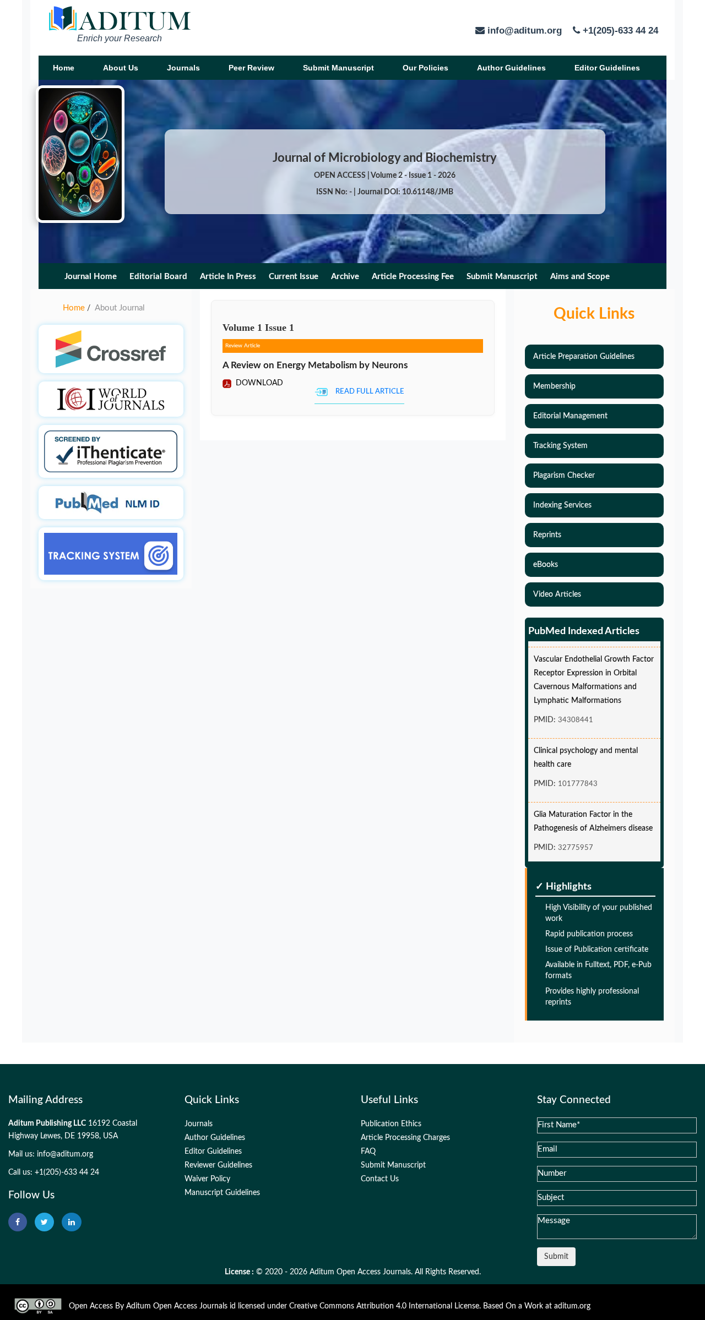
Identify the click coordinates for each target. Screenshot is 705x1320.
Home (63, 67)
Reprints (547, 535)
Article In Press (228, 276)
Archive (345, 276)
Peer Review (251, 67)
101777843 (578, 775)
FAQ (368, 1151)
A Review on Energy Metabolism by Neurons (315, 365)
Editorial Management (570, 416)
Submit (556, 1257)
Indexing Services (562, 505)
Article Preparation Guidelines (583, 357)
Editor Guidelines (607, 67)
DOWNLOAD (258, 383)
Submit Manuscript (338, 67)
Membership (554, 386)
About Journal (120, 308)
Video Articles (557, 594)
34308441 (575, 711)
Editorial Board (158, 276)
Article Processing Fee (413, 276)
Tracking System (560, 446)
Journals (183, 67)
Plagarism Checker (564, 475)
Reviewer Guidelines (218, 1165)
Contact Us (380, 1179)
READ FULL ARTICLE (369, 391)
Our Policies (425, 67)
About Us (120, 67)
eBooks (545, 565)
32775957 (575, 839)
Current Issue (293, 276)
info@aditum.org (65, 1154)
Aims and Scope (580, 276)
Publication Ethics (391, 1124)
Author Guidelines (511, 67)
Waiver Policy (207, 1179)
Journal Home (90, 276)
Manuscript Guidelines (222, 1193)
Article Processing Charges (405, 1138)
